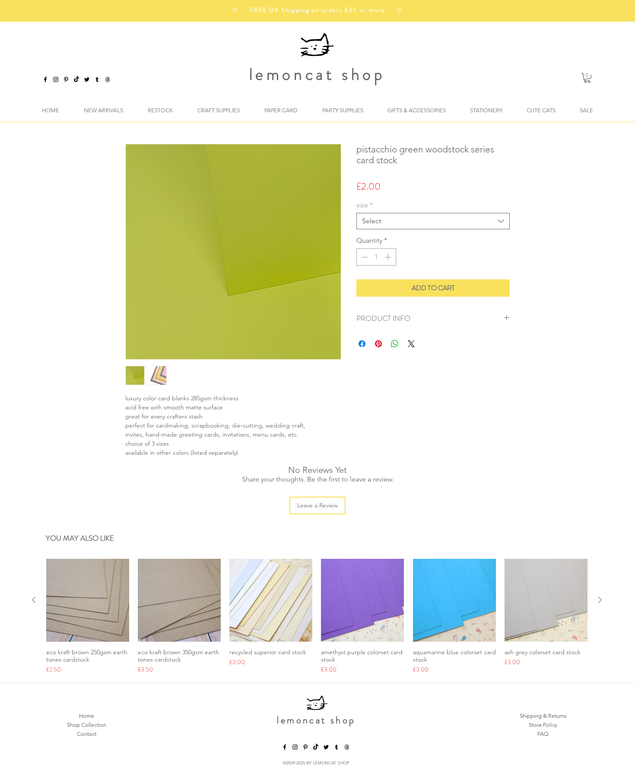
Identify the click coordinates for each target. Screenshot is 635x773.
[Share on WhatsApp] (395, 344)
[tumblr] (97, 79)
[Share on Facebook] (362, 344)
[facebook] (45, 79)
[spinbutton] (376, 257)
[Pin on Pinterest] (378, 344)
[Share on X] (411, 344)
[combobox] (433, 221)
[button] (587, 78)
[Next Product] (600, 600)
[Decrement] (364, 257)
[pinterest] (66, 79)
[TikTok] (76, 79)
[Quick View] (87, 600)
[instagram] (55, 79)
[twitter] (86, 79)
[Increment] (389, 257)
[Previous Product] (34, 600)
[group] (317, 616)
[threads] (346, 747)
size (364, 205)
